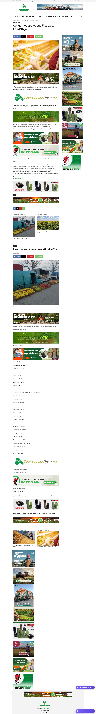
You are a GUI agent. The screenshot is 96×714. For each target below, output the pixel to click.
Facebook (16, 178)
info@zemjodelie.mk (32, 1)
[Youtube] (78, 1)
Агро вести (40, 176)
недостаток (24, 195)
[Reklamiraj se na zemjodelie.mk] (36, 138)
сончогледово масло (32, 195)
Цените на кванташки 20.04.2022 (20, 238)
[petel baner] (36, 150)
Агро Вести (18, 20)
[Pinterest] (20, 208)
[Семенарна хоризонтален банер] (36, 116)
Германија (19, 195)
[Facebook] (75, 1)
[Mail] (77, 1)
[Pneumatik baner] (36, 97)
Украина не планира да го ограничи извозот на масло (47, 232)
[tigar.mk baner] (36, 186)
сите (18, 22)
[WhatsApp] (23, 208)
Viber (21, 178)
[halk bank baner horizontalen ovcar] (36, 78)
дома (14, 20)
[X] (17, 208)
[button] (81, 16)
